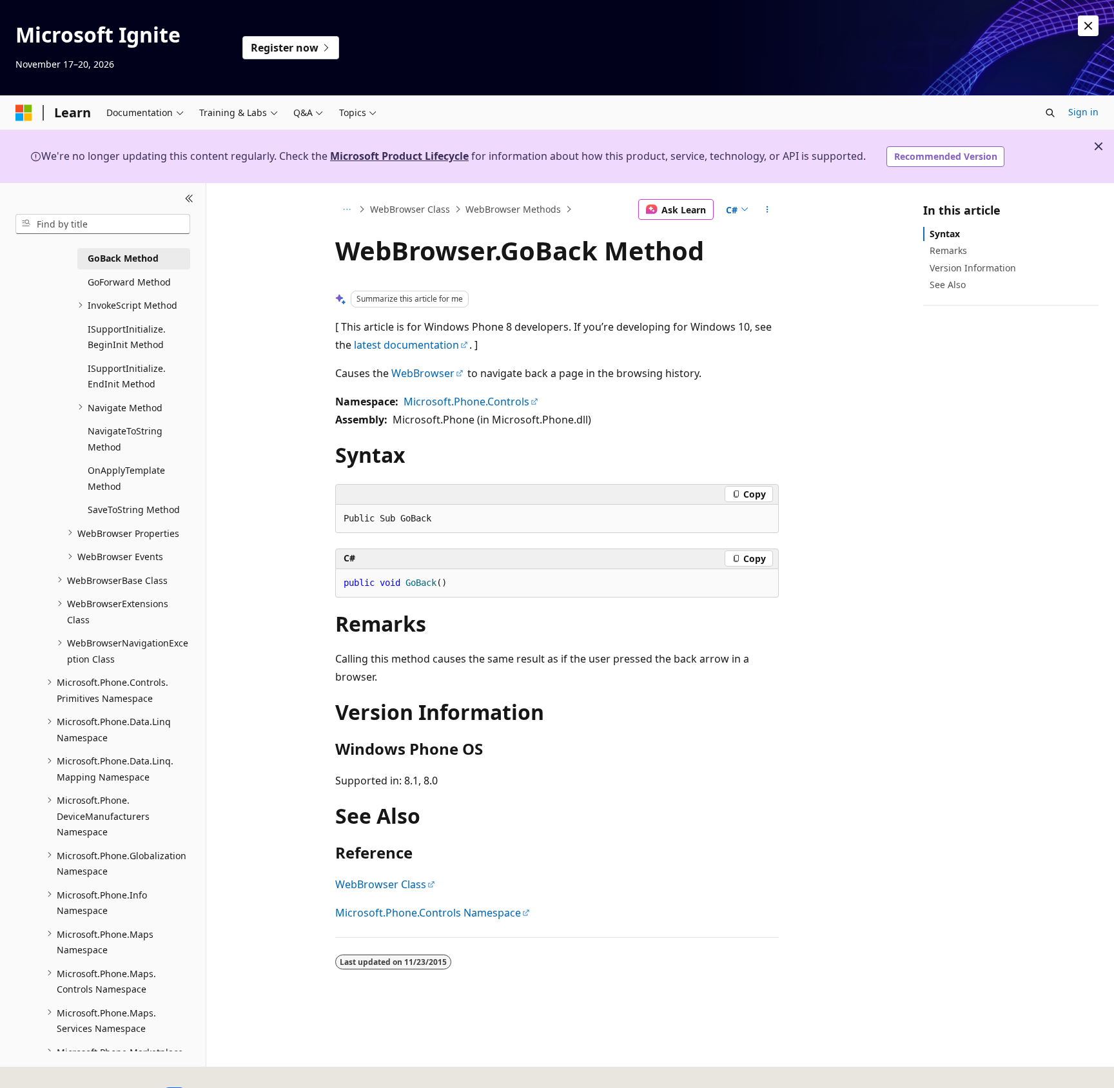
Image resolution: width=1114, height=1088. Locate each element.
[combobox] (102, 223)
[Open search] (1050, 112)
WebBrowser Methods (513, 209)
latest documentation (406, 345)
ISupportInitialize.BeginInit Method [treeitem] (127, 336)
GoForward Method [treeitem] (129, 281)
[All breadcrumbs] (346, 209)
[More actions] (767, 209)
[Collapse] (189, 198)
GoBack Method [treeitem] (123, 258)
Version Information (973, 267)
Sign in (1083, 112)
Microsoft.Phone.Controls (466, 401)
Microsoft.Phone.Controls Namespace (428, 913)
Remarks (948, 250)
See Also (948, 284)
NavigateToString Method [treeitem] (125, 439)
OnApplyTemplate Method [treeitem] (126, 478)
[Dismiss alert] (1088, 25)
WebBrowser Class (410, 209)
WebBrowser (422, 373)
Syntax (945, 234)
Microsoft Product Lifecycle (399, 156)
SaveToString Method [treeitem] (134, 509)
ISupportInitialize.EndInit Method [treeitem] (127, 376)
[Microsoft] (23, 112)
